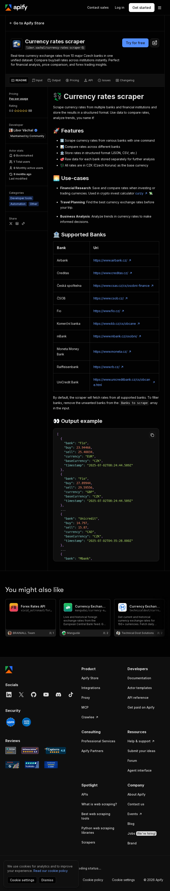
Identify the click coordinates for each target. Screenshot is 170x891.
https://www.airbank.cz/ (110, 260)
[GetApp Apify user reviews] (10, 750)
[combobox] (154, 42)
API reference (138, 697)
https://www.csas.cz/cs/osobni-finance (121, 285)
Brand (132, 843)
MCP (85, 707)
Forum (132, 760)
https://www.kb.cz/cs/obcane (114, 323)
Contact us (136, 804)
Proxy (85, 697)
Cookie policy (93, 880)
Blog (131, 824)
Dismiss (47, 880)
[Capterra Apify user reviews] (55, 750)
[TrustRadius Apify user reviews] (32, 764)
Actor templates (140, 688)
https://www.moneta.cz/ (110, 351)
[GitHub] (33, 694)
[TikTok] (70, 694)
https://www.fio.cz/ (106, 311)
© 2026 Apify (153, 880)
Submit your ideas (141, 751)
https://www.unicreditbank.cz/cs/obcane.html (121, 382)
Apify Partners (92, 751)
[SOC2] (26, 722)
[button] (100, 668)
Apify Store (90, 678)
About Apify (136, 794)
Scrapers (88, 842)
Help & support (139, 741)
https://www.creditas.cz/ (110, 273)
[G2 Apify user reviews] (12, 764)
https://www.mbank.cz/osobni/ (115, 336)
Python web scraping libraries (97, 830)
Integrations (90, 688)
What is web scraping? (99, 804)
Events (133, 814)
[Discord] (58, 694)
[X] (21, 694)
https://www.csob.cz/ (108, 298)
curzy (139, 193)
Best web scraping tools (95, 816)
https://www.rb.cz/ (106, 367)
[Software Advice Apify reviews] (30, 750)
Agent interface (140, 770)
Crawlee (87, 717)
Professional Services (98, 741)
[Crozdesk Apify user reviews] (51, 764)
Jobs (142, 833)
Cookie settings (123, 880)
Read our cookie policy (50, 871)
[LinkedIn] (8, 694)
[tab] (19, 80)
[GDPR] (10, 722)
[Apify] (16, 7)
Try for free (135, 43)
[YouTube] (46, 694)
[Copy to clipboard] (152, 435)
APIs (84, 794)
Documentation (139, 678)
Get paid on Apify (141, 707)
